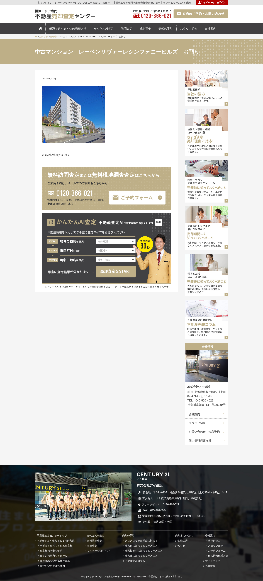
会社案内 (210, 28)
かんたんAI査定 (104, 28)
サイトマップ (212, 560)
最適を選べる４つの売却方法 (67, 28)
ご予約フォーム (217, 550)
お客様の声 (181, 540)
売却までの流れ (184, 535)
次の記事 (61, 154)
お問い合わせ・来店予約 (204, 431)
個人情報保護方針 (200, 440)
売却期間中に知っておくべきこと (144, 550)
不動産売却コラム (135, 560)
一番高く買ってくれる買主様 (56, 545)
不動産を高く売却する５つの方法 (56, 540)
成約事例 (145, 28)
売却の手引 (166, 28)
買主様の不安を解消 (51, 550)
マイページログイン (98, 550)
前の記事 (50, 154)
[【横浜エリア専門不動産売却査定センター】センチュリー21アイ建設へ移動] (36, 36)
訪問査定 (126, 28)
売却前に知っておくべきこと (141, 545)
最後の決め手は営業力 (52, 565)
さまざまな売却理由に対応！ (141, 540)
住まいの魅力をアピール (53, 555)
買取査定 (92, 545)
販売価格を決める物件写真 (55, 560)
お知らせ (180, 545)
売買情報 (210, 565)
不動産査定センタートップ (52, 535)
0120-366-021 (74, 192)
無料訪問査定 (94, 540)
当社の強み (214, 540)
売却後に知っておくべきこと (141, 555)
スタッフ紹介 (188, 28)
